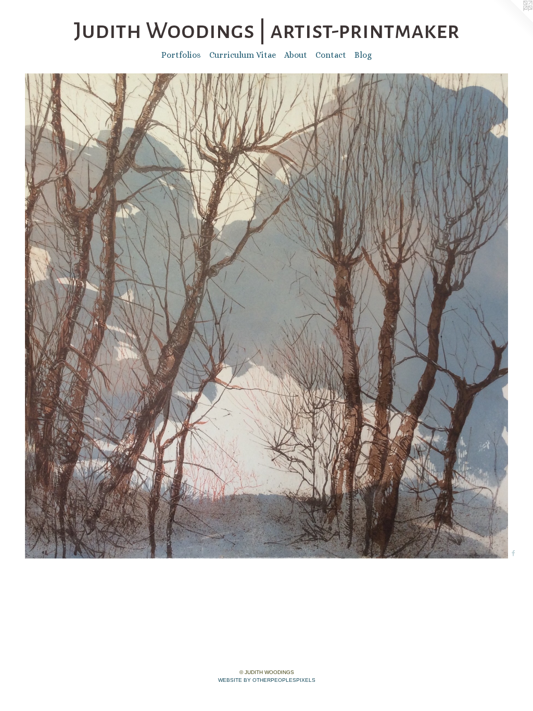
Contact (330, 55)
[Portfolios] (266, 315)
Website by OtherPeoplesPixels (266, 680)
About (295, 55)
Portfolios (181, 55)
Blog (363, 55)
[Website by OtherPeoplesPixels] (512, 21)
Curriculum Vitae (242, 55)
